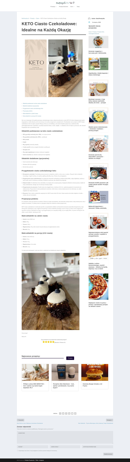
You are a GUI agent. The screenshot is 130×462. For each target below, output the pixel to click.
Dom (71, 6)
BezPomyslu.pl (25, 18)
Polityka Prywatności (30, 460)
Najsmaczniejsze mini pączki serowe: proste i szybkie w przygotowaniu (98, 234)
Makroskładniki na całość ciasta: (30, 113)
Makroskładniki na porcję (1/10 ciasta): (32, 116)
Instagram (41, 460)
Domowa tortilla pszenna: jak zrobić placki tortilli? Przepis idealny (98, 184)
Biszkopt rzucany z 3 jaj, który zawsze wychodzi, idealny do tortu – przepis (97, 101)
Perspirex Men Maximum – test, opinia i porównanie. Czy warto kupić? (63, 385)
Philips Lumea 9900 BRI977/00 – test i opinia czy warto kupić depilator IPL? (34, 385)
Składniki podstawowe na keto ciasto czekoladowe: (35, 103)
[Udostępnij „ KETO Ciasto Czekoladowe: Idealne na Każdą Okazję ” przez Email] (72, 413)
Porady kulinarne (63, 6)
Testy (78, 6)
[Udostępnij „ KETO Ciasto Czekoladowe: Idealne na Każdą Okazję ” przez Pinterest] (66, 413)
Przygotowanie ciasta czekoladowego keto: (33, 108)
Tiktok (36, 460)
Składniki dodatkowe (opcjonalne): (31, 105)
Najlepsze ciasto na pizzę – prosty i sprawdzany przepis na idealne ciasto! (98, 304)
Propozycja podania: (28, 111)
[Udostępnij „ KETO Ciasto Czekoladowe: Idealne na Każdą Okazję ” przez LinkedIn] (69, 413)
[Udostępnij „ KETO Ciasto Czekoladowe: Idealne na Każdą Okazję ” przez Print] (75, 413)
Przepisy (52, 6)
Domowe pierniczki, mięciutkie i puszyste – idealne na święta (96, 156)
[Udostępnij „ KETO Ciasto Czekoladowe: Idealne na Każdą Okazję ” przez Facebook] (60, 413)
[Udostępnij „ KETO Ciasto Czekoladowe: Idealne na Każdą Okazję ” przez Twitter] (63, 413)
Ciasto (37, 18)
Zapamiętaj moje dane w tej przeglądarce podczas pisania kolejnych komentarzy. (38, 450)
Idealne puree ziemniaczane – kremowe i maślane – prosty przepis (98, 128)
